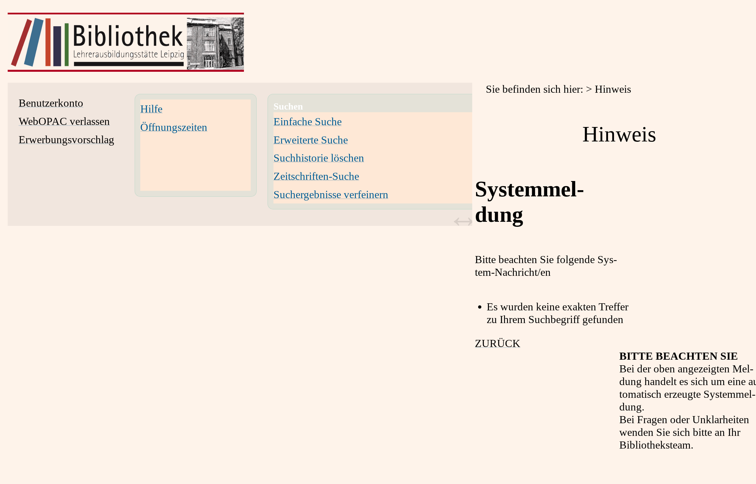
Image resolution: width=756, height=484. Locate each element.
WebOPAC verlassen (64, 121)
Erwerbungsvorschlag (66, 139)
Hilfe (151, 109)
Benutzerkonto (51, 103)
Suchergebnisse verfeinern (330, 194)
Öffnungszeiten (173, 127)
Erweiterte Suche (310, 140)
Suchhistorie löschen (318, 158)
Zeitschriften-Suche (316, 176)
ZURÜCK (497, 343)
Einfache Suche (307, 121)
